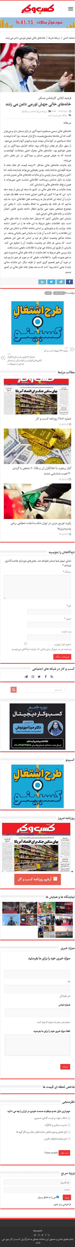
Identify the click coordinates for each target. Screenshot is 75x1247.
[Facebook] (45, 676)
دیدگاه (67, 572)
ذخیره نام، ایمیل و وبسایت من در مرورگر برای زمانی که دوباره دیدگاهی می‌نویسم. (41, 646)
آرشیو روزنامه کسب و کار (34, 879)
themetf (37, 1231)
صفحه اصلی (69, 38)
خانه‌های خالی (59, 293)
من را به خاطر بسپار (47, 1197)
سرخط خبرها (54, 38)
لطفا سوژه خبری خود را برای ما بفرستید (51, 1031)
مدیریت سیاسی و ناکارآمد (55, 1125)
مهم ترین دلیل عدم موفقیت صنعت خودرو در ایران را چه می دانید (38, 1111)
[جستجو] (14, 690)
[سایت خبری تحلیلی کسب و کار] (37, 8)
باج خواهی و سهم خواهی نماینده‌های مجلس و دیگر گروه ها (41, 1132)
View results (51, 1153)
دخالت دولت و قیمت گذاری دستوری (50, 1118)
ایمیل (67, 619)
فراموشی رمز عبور (62, 1204)
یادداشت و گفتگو (29, 112)
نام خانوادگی (65, 996)
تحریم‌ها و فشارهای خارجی (55, 1139)
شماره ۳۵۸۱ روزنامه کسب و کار (53, 418)
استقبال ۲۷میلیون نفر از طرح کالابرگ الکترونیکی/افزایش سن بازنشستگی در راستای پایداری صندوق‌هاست (24, 359)
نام (69, 606)
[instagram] (33, 676)
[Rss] (52, 676)
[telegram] (26, 676)
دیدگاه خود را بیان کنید (57, 116)
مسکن (48, 293)
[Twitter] (39, 676)
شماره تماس (64, 1005)
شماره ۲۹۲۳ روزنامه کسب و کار (56, 349)
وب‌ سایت (66, 631)
